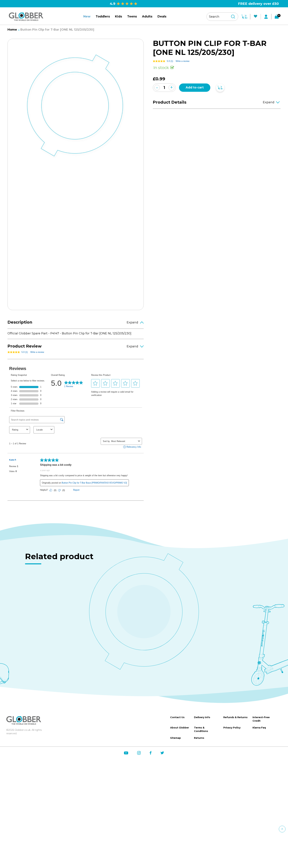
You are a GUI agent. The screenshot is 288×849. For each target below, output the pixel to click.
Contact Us (177, 717)
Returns (199, 737)
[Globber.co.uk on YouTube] (126, 753)
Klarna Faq (259, 727)
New (86, 16)
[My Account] (266, 16)
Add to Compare (220, 87)
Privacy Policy (231, 727)
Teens (132, 16)
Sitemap (175, 737)
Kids (118, 16)
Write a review (37, 352)
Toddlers (103, 16)
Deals (162, 16)
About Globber (179, 727)
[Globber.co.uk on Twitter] (162, 753)
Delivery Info (202, 717)
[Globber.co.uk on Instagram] (139, 753)
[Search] (233, 16)
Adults (147, 16)
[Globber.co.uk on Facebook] (151, 753)
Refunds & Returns (235, 717)
